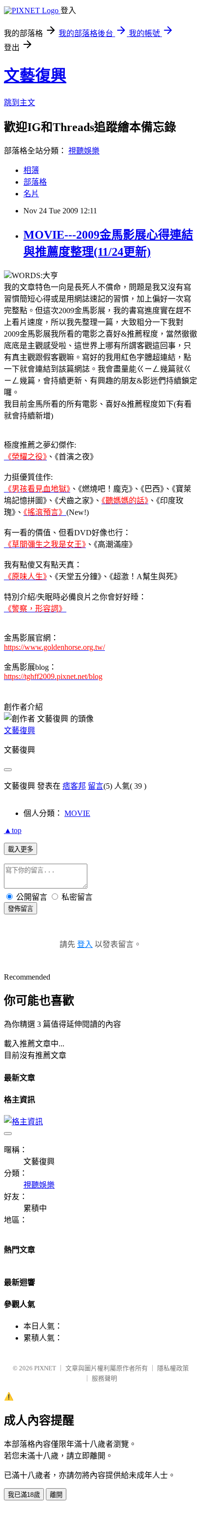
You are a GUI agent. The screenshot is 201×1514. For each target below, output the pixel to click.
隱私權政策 (173, 1368)
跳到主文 (19, 102)
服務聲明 (104, 1378)
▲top (12, 830)
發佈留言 (20, 908)
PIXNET (45, 1368)
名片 (31, 193)
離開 (56, 1494)
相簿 (31, 170)
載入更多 (20, 849)
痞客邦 (74, 786)
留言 (95, 786)
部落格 (35, 182)
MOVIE (77, 813)
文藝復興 (35, 75)
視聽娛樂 (84, 151)
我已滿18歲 (24, 1494)
